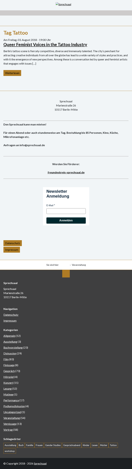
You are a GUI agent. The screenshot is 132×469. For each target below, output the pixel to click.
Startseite (64, 264)
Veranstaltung (11, 417)
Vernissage (9, 423)
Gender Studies (53, 445)
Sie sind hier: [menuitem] (52, 264)
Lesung (7, 388)
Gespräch (9, 371)
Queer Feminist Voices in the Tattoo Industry (45, 44)
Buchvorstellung (13, 347)
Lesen (95, 445)
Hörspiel (8, 376)
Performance (11, 400)
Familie (29, 445)
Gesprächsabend (71, 445)
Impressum (11, 249)
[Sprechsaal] (66, 4)
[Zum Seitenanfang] (66, 273)
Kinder (86, 445)
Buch (21, 445)
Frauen (39, 445)
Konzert (8, 382)
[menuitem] (65, 264)
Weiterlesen (12, 73)
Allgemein (9, 335)
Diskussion (9, 353)
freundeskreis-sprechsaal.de (66, 172)
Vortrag (8, 429)
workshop (10, 451)
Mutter (103, 445)
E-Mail (49, 205)
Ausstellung (10, 341)
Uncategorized (12, 412)
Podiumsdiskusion (14, 406)
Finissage (8, 365)
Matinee (8, 394)
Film (6, 359)
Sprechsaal (40, 463)
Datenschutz (12, 243)
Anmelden (66, 220)
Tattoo (113, 445)
